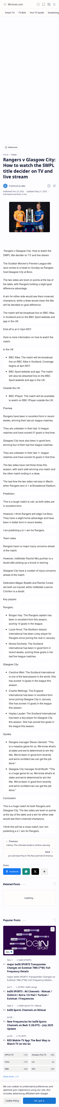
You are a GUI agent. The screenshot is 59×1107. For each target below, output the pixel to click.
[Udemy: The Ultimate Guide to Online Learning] (29, 843)
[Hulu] (16, 1062)
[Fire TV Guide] (37, 12)
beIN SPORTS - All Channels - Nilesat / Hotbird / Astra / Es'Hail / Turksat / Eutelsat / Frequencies (29, 995)
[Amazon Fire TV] (43, 1055)
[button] (4, 4)
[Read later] (49, 186)
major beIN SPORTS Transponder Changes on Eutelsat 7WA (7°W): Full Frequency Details (28, 968)
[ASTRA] (21, 987)
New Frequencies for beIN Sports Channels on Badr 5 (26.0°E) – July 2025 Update (30, 1025)
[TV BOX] (22, 12)
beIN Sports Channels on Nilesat (26, 1010)
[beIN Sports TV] (26, 1005)
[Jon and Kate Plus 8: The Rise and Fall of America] (29, 853)
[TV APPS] (22, 1036)
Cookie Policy (12, 1100)
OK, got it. (39, 1100)
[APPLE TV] (16, 1055)
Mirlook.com (15, 4)
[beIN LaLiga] (31, 987)
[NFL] (43, 1069)
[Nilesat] (38, 1005)
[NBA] (16, 1069)
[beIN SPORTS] (25, 960)
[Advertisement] (29, 49)
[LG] (43, 1062)
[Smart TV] (10, 12)
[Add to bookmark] (53, 929)
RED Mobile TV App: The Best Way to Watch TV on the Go (28, 1042)
